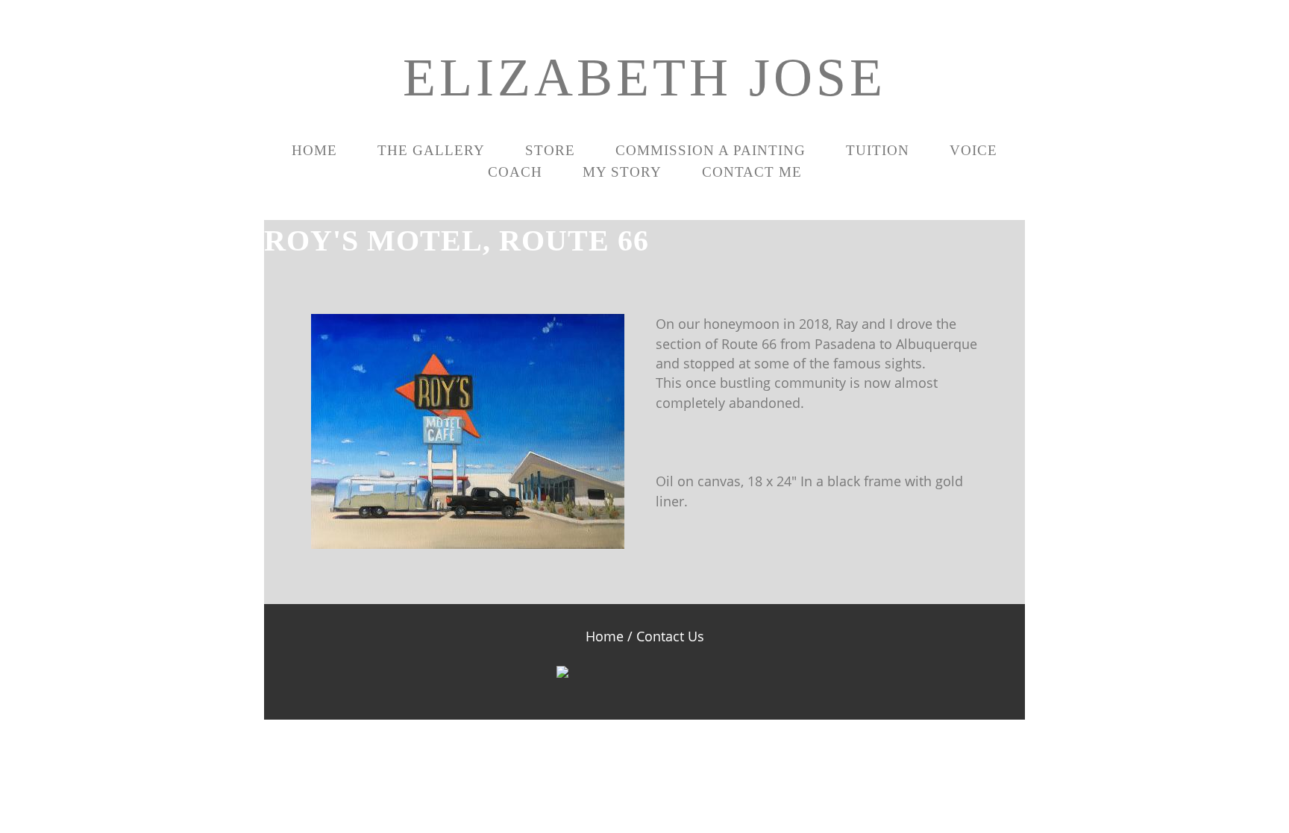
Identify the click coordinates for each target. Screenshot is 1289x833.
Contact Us (670, 636)
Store (550, 150)
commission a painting (710, 150)
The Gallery (431, 150)
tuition (877, 150)
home (314, 150)
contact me (752, 172)
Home (605, 636)
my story (622, 172)
